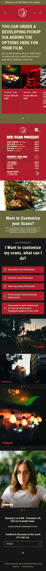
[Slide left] (18, 118)
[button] (5, 13)
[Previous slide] (18, 351)
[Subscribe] (39, 544)
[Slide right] (28, 118)
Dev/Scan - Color (10, 92)
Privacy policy (27, 567)
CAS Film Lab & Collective (21, 564)
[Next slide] (28, 351)
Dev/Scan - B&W (30, 92)
